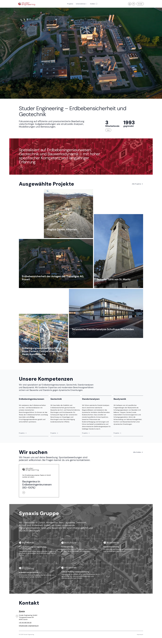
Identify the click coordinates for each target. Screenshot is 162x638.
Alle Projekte (136, 184)
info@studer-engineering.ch (29, 626)
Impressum (140, 634)
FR (133, 4)
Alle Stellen (137, 452)
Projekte (22, 433)
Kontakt (140, 4)
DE (129, 4)
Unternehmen (81, 4)
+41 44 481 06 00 (25, 623)
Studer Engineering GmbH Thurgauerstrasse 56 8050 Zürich (28, 617)
